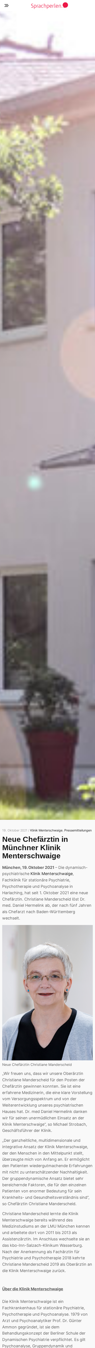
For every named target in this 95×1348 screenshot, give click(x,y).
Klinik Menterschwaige (46, 830)
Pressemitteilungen (78, 830)
